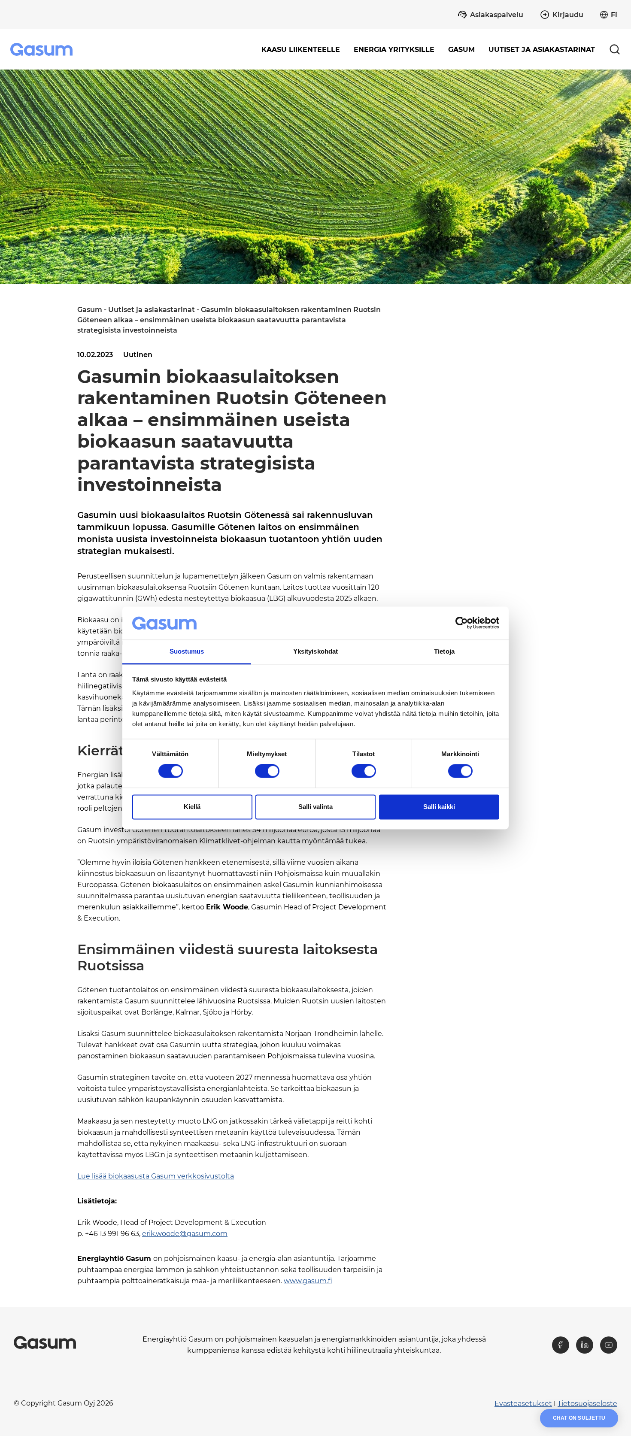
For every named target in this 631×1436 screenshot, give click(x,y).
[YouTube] (608, 1345)
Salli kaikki (439, 806)
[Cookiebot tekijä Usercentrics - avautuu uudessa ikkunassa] (461, 623)
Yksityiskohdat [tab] (315, 651)
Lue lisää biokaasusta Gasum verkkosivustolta (155, 1176)
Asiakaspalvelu (496, 15)
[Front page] (42, 49)
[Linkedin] (584, 1345)
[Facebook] (560, 1345)
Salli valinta (315, 806)
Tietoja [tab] (444, 651)
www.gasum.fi (308, 1281)
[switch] (267, 771)
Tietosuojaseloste (587, 1404)
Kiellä (192, 806)
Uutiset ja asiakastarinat (541, 49)
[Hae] (615, 49)
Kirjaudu (567, 15)
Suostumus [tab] (187, 651)
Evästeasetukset (523, 1404)
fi (614, 15)
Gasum (89, 310)
